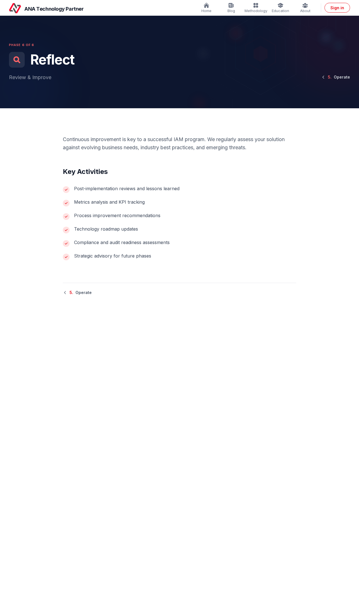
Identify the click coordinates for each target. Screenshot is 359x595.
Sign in (337, 7)
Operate (339, 77)
